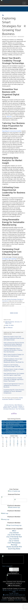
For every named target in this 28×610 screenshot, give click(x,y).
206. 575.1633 (14, 593)
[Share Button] (25, 26)
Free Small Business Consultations (14, 421)
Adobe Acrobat (7, 319)
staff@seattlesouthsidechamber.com (14, 595)
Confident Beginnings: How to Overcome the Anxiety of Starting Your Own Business (13, 350)
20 (17, 443)
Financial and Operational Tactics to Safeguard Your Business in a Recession (13, 385)
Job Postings (14, 407)
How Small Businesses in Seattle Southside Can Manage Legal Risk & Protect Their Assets (13, 379)
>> (26, 435)
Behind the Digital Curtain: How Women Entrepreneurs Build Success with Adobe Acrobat (14, 338)
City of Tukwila (14, 541)
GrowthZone (4, 600)
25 (10, 444)
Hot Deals (15, 406)
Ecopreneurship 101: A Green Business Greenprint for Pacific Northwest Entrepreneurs (14, 391)
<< (1, 435)
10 (6, 441)
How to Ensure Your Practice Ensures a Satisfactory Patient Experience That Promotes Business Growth (14, 344)
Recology (14, 545)
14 (21, 441)
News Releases (18, 404)
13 (17, 441)
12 (13, 441)
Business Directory (9, 404)
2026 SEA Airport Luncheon (13, 423)
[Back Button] (3, 15)
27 (17, 444)
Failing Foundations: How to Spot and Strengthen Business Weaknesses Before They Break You (14, 360)
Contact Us (21, 407)
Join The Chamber (20, 409)
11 (10, 441)
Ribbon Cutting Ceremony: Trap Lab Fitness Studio (15, 426)
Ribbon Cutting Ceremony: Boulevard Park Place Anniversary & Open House (15, 430)
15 (24, 441)
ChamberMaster (18, 600)
